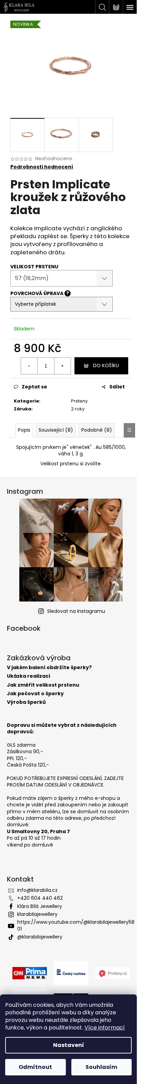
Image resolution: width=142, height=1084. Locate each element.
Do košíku (106, 365)
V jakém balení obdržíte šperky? (49, 667)
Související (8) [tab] (56, 430)
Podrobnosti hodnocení (41, 167)
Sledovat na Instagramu (76, 611)
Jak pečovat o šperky (35, 693)
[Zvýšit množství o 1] (62, 366)
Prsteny (79, 401)
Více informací (104, 1027)
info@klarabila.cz (37, 890)
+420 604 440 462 (40, 898)
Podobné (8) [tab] (96, 430)
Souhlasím (101, 1067)
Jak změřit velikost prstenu (43, 685)
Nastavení (68, 1045)
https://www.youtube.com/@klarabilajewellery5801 (75, 925)
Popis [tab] (24, 430)
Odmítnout (35, 1067)
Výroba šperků (26, 702)
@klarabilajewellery (39, 936)
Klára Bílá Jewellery (39, 906)
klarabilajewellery (37, 914)
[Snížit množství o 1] (29, 366)
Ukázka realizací (28, 676)
